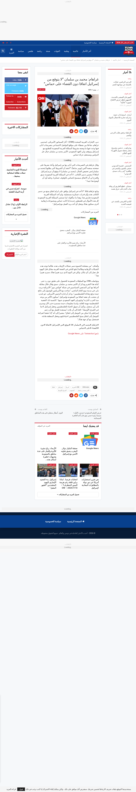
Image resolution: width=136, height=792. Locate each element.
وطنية (66, 51)
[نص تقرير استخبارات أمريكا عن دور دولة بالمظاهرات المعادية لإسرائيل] (89, 470)
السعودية (72, 390)
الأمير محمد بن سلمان (83, 390)
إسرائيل (60, 387)
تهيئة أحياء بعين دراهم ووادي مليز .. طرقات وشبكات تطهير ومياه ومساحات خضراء (120, 186)
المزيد (11, 53)
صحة (48, 51)
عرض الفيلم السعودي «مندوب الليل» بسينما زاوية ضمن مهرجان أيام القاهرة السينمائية (86, 415)
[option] (119, 145)
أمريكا (67, 387)
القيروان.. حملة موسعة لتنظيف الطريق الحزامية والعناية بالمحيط (122, 138)
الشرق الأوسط (62, 390)
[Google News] (93, 220)
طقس (30, 51)
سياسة (21, 51)
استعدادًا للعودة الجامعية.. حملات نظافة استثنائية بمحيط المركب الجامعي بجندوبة (120, 84)
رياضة (39, 51)
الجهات (57, 51)
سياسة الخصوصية (90, 43)
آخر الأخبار (86, 51)
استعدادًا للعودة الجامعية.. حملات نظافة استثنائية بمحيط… (16, 172)
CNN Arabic (85, 387)
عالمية (75, 51)
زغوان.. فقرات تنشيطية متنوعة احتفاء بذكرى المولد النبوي (121, 204)
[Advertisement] (68, 353)
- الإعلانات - (68, 377)
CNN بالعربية (75, 387)
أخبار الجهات (16, 165)
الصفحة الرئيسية (105, 43)
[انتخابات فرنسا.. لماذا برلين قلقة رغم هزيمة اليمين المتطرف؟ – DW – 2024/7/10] (68, 470)
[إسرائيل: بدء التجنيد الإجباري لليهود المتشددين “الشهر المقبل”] (46, 470)
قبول (21, 789)
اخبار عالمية (41, 89)
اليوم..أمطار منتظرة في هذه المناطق (49, 413)
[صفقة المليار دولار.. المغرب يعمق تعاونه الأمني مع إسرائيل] (93, 233)
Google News (80, 217)
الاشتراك (9, 254)
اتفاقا (53, 387)
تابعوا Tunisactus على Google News (83, 333)
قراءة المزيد (11, 789)
